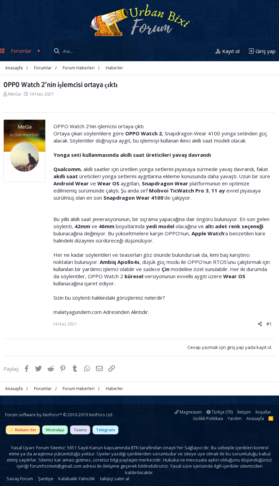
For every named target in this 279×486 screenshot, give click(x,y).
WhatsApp (55, 429)
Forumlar (21, 50)
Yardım (235, 418)
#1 (269, 324)
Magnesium (190, 412)
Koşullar (263, 412)
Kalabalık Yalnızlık (76, 478)
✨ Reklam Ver (22, 429)
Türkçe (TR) (222, 412)
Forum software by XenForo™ (59, 415)
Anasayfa (255, 418)
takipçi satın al (114, 478)
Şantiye (45, 478)
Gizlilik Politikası (208, 418)
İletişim (244, 412)
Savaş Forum (19, 478)
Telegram (105, 429)
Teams (80, 429)
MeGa (14, 94)
